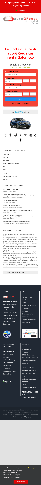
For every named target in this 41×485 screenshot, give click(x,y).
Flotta (14, 49)
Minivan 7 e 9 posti (9, 371)
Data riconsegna (11, 91)
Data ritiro (9, 78)
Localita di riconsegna (13, 85)
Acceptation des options (30, 468)
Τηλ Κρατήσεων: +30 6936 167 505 (19, 2)
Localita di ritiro (11, 72)
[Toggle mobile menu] (37, 23)
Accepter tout (20, 481)
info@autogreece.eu (20, 5)
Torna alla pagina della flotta (14, 272)
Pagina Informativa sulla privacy (29, 321)
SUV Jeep (6, 368)
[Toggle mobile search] (33, 23)
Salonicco (26, 57)
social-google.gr (26, 417)
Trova (20, 99)
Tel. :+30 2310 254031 (30, 358)
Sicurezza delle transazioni (27, 315)
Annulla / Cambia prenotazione (20, 103)
